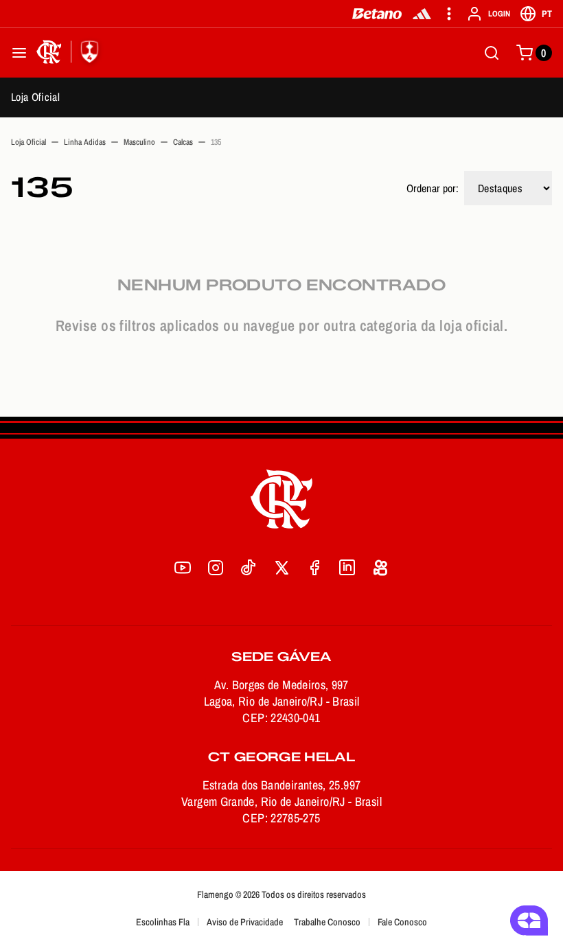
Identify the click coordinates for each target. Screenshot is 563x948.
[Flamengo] (70, 52)
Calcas (183, 142)
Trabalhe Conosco (327, 922)
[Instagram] (215, 567)
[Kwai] (380, 567)
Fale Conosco (402, 922)
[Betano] (377, 13)
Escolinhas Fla (162, 922)
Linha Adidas (85, 142)
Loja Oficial (35, 96)
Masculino (139, 142)
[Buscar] (491, 53)
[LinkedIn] (347, 567)
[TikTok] (248, 567)
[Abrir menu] (19, 53)
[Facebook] (314, 567)
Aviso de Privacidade (245, 922)
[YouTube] (182, 567)
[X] (281, 567)
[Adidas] (422, 13)
